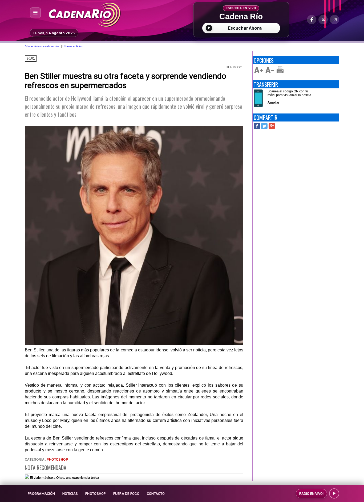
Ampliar (274, 102)
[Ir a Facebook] (311, 19)
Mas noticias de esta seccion (42, 46)
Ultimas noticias (72, 46)
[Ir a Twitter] (323, 19)
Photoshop (57, 459)
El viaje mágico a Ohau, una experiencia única (64, 478)
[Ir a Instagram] (334, 19)
